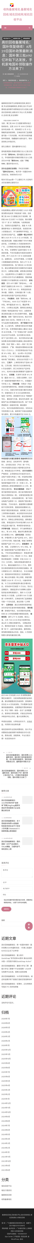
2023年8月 (5, 1170)
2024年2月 (5, 1148)
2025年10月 (6, 1059)
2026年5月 (5, 1028)
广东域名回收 (21, 1228)
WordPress (15, 1239)
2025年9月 (5, 1063)
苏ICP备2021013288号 (17, 1226)
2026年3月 (5, 1036)
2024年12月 (6, 1103)
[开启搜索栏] (29, 28)
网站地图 (5, 1228)
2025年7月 (5, 1072)
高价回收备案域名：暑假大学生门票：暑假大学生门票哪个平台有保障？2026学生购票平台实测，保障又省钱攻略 (16, 969)
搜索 (3, 920)
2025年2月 (5, 1094)
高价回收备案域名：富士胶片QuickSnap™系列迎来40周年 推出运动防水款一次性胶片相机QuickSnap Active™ (16, 958)
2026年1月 (5, 1045)
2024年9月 (5, 1117)
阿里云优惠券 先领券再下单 (11, 120)
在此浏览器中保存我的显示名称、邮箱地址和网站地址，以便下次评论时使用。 (18, 901)
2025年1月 (5, 1099)
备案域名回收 (17, 38)
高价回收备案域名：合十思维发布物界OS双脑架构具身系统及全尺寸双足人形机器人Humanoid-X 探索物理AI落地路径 (10, 826)
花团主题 (24, 1236)
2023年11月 (5, 1157)
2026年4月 (5, 1032)
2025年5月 (5, 1081)
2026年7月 (5, 1019)
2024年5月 (5, 1134)
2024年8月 (5, 1121)
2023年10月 (6, 1161)
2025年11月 (5, 1054)
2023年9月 (5, 1166)
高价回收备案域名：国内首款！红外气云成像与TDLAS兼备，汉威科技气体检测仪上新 (10, 845)
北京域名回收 (18, 1231)
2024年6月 (5, 1130)
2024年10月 (6, 1112)
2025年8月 (5, 1068)
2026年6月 (5, 1023)
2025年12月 (6, 1050)
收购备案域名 (26, 38)
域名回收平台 (7, 38)
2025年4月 (5, 1085)
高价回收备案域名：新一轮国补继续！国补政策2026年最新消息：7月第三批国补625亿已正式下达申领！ (16, 948)
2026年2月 (5, 1041)
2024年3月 (5, 1143)
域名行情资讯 (6, 1190)
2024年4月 (5, 1139)
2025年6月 (5, 1077)
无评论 (18, 76)
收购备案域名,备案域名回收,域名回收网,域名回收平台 (17, 14)
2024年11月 (5, 1108)
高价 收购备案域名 (9, 74)
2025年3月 (5, 1090)
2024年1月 (5, 1152)
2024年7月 (5, 1126)
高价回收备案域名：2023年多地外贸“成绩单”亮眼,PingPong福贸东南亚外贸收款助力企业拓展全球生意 (10, 805)
